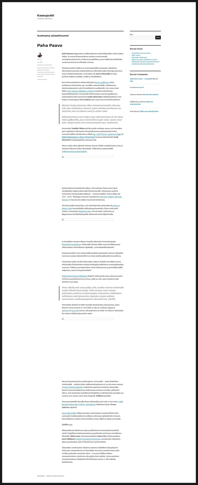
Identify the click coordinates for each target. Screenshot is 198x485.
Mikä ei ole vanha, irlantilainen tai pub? (144, 60)
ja (78, 137)
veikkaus (40, 76)
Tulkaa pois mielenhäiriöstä (149, 111)
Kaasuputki (45, 15)
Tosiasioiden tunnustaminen (141, 53)
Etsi (131, 34)
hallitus (39, 68)
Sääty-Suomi (136, 55)
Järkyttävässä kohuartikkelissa (74, 276)
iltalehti (52, 68)
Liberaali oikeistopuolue (150, 94)
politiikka (48, 65)
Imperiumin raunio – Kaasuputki (141, 79)
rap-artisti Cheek (100, 134)
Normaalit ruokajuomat (139, 57)
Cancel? (141, 87)
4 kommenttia (42, 79)
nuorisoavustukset (43, 72)
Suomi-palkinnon (102, 82)
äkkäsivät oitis (84, 211)
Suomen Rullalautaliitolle (72, 387)
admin (39, 59)
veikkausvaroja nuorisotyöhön (74, 151)
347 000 (75, 311)
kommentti (41, 65)
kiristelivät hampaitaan (71, 244)
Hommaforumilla (69, 413)
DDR (131, 81)
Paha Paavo (49, 45)
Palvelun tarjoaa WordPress (55, 476)
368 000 (65, 311)
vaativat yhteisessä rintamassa (88, 439)
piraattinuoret (49, 74)
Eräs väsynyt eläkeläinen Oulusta (80, 91)
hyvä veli (46, 68)
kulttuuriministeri (43, 70)
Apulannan (114, 134)
